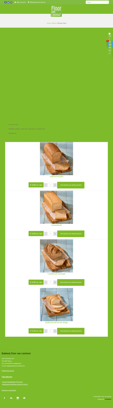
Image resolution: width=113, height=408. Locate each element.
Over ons (74, 9)
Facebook (4, 398)
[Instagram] (11, 2)
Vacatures (38, 9)
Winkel (54, 23)
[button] (110, 44)
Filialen (28, 9)
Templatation (108, 399)
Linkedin (11, 398)
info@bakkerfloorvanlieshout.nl (15, 366)
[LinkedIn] (8, 2)
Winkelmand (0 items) (37, 2)
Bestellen (18, 9)
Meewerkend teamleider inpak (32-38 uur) (15, 384)
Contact (84, 9)
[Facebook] (5, 2)
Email (24, 398)
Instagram (17, 398)
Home (8, 9)
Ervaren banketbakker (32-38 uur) (12, 382)
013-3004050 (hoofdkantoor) (12, 363)
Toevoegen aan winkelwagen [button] (71, 185)
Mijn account (20, 2)
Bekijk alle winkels (8, 371)
